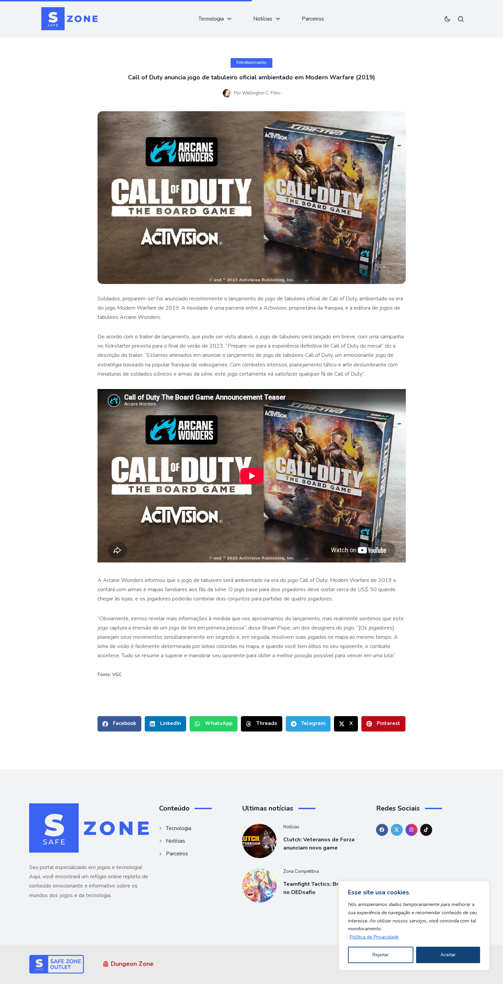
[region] (414, 925)
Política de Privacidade (374, 937)
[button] (119, 723)
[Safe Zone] (69, 18)
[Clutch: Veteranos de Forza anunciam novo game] (259, 841)
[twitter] (397, 830)
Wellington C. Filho (261, 93)
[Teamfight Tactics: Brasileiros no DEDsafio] (259, 885)
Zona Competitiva (301, 871)
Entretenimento (251, 63)
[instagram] (411, 830)
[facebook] (382, 830)
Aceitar (448, 954)
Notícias (291, 827)
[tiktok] (426, 830)
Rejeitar (380, 954)
